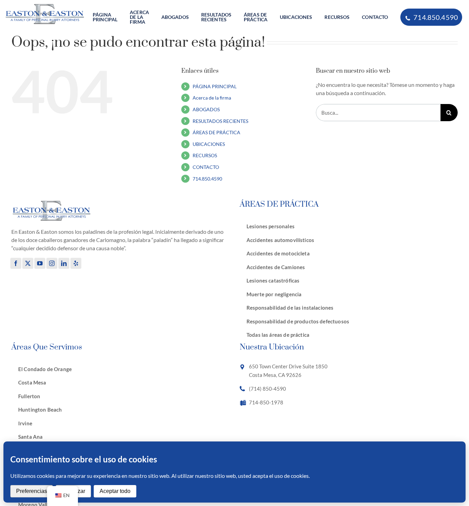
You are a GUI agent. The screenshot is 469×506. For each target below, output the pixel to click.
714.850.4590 (207, 179)
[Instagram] (51, 263)
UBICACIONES (209, 144)
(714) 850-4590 (267, 389)
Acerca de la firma (212, 98)
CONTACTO (206, 167)
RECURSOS (205, 155)
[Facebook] (15, 263)
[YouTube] (39, 263)
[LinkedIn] (63, 263)
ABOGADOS (206, 109)
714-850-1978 (266, 402)
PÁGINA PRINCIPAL (215, 86)
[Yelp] (75, 263)
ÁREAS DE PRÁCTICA (216, 132)
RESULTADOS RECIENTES (220, 121)
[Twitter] (27, 263)
